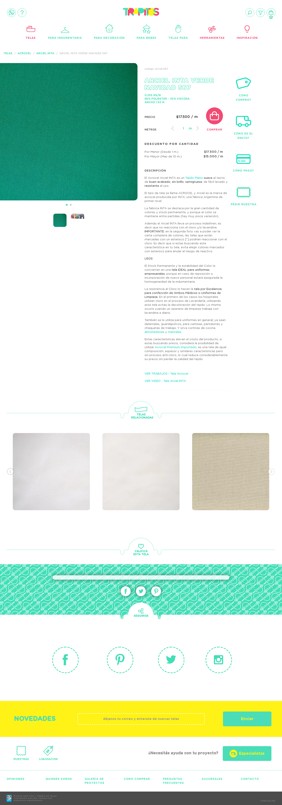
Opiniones (15, 779)
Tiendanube (267, 801)
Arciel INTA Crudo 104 (230, 456)
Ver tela (79, 464)
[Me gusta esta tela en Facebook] (126, 591)
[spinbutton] (183, 128)
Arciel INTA (45, 53)
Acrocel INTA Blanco (50, 456)
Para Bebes (146, 38)
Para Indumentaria (65, 38)
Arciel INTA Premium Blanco (138, 459)
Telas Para (178, 38)
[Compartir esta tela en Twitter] (141, 591)
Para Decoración (109, 38)
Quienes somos (59, 779)
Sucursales (212, 779)
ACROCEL (24, 53)
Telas (31, 38)
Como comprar (137, 779)
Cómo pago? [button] (243, 170)
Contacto (250, 779)
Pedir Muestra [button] (243, 204)
